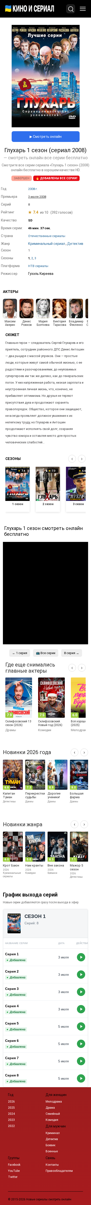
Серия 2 (12, 971)
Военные (52, 1151)
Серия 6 (12, 1041)
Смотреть (81, 957)
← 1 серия (19, 653)
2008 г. (33, 189)
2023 (11, 1120)
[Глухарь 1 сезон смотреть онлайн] (46, 126)
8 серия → (71, 653)
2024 (11, 1113)
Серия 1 (12, 954)
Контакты (52, 1164)
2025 (11, 1107)
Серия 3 (12, 989)
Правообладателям (59, 1171)
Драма (50, 1107)
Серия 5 (12, 1023)
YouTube (14, 1171)
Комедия (52, 1120)
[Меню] (82, 8)
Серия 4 (12, 1006)
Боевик (50, 1145)
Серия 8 (12, 1075)
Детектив (52, 1139)
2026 (11, 1101)
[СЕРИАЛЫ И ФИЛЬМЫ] (29, 8)
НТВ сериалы (38, 266)
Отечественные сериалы (46, 236)
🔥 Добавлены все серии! (56, 178)
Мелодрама (54, 1101)
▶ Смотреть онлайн (46, 137)
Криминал (53, 1133)
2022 (11, 1126)
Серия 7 (12, 1058)
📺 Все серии (45, 653)
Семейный (53, 1113)
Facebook (14, 1164)
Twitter (12, 1177)
